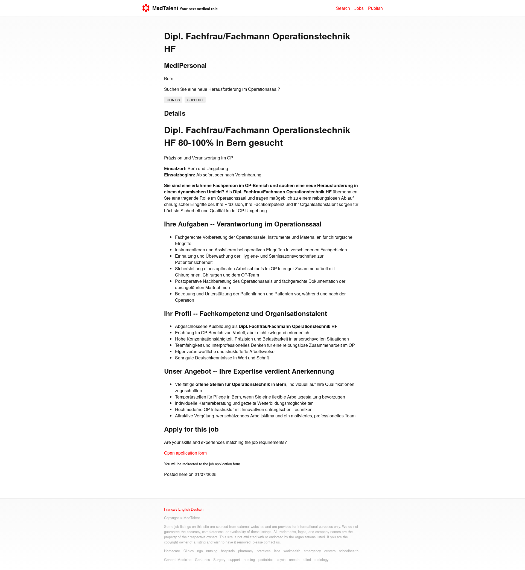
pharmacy (245, 550)
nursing (211, 550)
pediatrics (265, 559)
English (184, 509)
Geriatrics (202, 559)
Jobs (359, 8)
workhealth (292, 550)
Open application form (185, 453)
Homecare (172, 550)
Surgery (219, 559)
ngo (200, 550)
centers (330, 550)
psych (281, 559)
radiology (321, 559)
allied (307, 559)
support (195, 99)
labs (277, 550)
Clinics (173, 99)
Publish (375, 8)
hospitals (228, 550)
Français (170, 509)
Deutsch (197, 509)
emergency (312, 550)
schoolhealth (348, 550)
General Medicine (177, 559)
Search (343, 8)
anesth (294, 559)
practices (263, 550)
